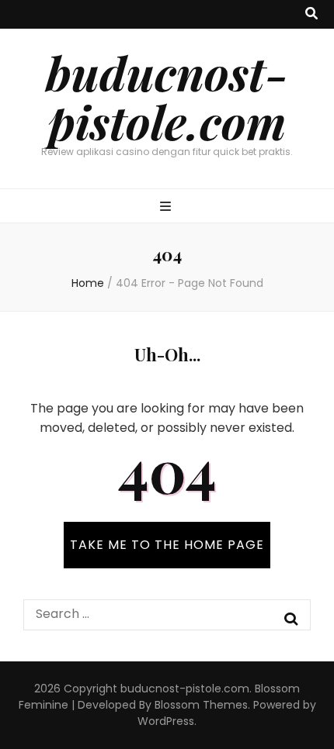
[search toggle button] (311, 14)
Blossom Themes (201, 705)
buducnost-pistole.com (167, 96)
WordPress (165, 721)
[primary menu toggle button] (167, 207)
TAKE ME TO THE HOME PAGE (167, 545)
